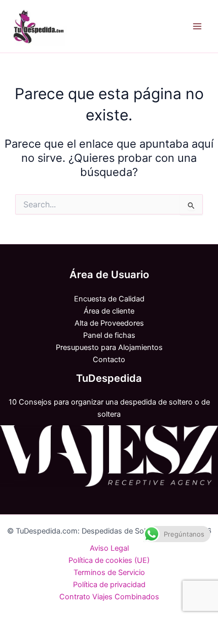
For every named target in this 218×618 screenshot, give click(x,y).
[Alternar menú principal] (197, 26)
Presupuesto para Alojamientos (109, 347)
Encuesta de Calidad (109, 298)
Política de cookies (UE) (109, 560)
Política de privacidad (109, 584)
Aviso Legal (109, 548)
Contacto (109, 359)
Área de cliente (109, 311)
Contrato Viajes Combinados (109, 596)
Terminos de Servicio (109, 572)
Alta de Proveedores (109, 323)
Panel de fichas (109, 335)
